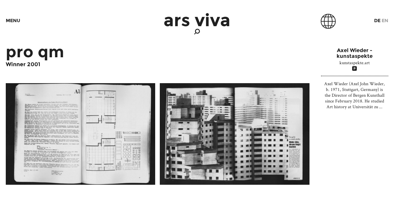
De (377, 20)
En (385, 20)
